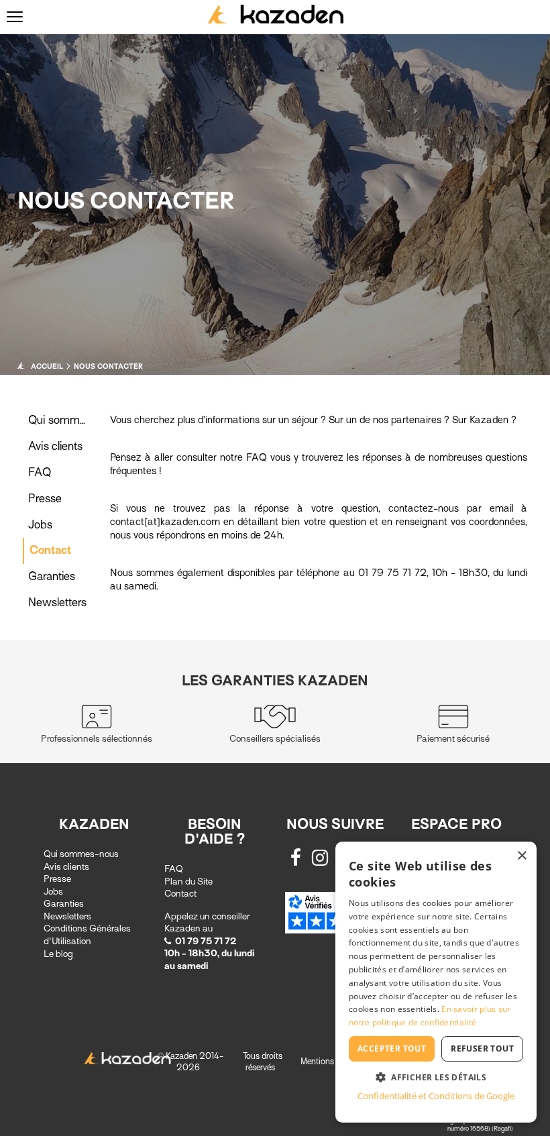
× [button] (521, 856)
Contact (50, 550)
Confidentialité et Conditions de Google (436, 1096)
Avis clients (55, 446)
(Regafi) (502, 1128)
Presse (45, 498)
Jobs (40, 524)
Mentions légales (331, 1061)
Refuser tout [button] (482, 1048)
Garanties (51, 576)
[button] (436, 1076)
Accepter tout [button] (392, 1048)
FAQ (39, 472)
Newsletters (57, 602)
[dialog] (436, 982)
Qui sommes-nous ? (78, 420)
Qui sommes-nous (81, 854)
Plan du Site (188, 881)
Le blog (58, 954)
